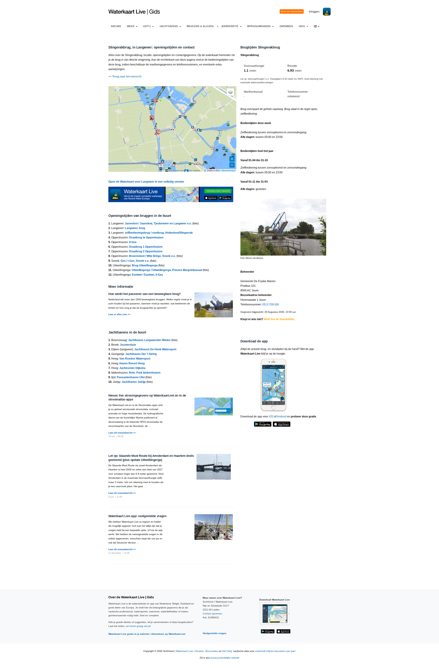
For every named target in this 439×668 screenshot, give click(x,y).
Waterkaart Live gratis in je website (128, 634)
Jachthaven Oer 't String (141, 353)
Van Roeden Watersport (134, 358)
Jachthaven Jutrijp (134, 381)
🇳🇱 (315, 26)
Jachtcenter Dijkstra (132, 368)
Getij (147, 26)
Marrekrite (230, 26)
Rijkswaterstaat (228, 170)
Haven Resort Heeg (132, 363)
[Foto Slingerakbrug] (283, 225)
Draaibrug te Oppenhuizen (146, 237)
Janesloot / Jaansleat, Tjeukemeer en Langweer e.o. (158, 223)
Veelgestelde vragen (214, 633)
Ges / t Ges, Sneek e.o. (135, 260)
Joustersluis (128, 344)
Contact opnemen (212, 613)
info (302, 26)
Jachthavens (169, 26)
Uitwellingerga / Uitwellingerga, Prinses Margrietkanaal (167, 270)
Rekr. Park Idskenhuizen (145, 372)
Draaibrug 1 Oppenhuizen (146, 246)
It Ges (133, 242)
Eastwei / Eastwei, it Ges (147, 274)
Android (281, 416)
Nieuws (116, 26)
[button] (160, 158)
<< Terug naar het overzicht (124, 76)
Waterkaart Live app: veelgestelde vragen (137, 516)
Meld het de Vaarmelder (279, 319)
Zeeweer (199, 651)
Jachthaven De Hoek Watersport (155, 349)
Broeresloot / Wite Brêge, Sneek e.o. (152, 256)
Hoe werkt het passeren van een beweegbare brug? (144, 294)
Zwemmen (286, 26)
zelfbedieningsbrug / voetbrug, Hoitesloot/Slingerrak (159, 232)
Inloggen (314, 11)
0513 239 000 (270, 304)
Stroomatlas (211, 651)
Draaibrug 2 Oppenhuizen (146, 251)
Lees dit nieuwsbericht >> (122, 432)
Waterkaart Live (184, 651)
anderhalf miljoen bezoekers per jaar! (275, 651)
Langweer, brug (135, 228)
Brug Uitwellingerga (145, 265)
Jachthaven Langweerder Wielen (149, 340)
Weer (131, 26)
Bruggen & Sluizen (200, 26)
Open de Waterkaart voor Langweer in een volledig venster (146, 181)
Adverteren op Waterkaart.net (168, 634)
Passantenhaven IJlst (131, 377)
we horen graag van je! (138, 626)
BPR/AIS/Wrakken (259, 26)
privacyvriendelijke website (225, 658)
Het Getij (227, 651)
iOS (271, 416)
